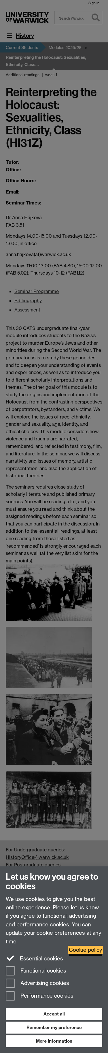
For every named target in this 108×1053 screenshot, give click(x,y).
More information (54, 1041)
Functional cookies (42, 970)
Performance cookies (46, 996)
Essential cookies (40, 958)
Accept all (54, 1014)
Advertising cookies (44, 983)
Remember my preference (54, 1027)
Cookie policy (85, 950)
